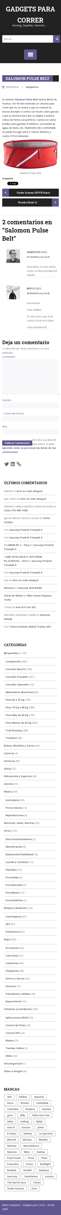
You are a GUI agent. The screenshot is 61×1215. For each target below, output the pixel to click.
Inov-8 (11, 1127)
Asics (10, 1103)
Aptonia (39, 1096)
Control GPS (13, 1033)
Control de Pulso (16, 1025)
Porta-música (14, 807)
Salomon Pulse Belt (26, 99)
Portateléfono (14, 900)
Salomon (44, 1170)
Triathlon (11, 738)
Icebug (25, 1121)
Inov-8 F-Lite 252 (26, 607)
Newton (12, 1152)
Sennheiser (31, 1176)
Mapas (10, 1040)
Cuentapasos (14, 916)
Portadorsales (14, 885)
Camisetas (12, 963)
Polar (44, 1158)
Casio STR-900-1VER (16, 510)
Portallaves (12, 892)
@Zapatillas (11, 653)
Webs (9, 1055)
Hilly (22, 1115)
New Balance (31, 1145)
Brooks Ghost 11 (28, 202)
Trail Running (14, 730)
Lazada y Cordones (17, 862)
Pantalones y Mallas (18, 993)
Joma (40, 1127)
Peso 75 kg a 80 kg (17, 707)
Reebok (11, 1170)
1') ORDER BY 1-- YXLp (16, 545)
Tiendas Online (15, 1048)
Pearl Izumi (14, 1158)
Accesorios (12, 948)
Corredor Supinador (17, 684)
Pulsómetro (13, 931)
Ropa (7, 939)
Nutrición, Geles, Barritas (19, 823)
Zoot (34, 1188)
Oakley (41, 1152)
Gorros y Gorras (15, 978)
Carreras (9, 753)
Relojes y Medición (15, 908)
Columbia (12, 1109)
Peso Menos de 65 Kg (18, 722)
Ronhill (27, 1170)
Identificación (14, 846)
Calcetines (12, 955)
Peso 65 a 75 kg (15, 699)
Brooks (25, 1103)
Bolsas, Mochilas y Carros (19, 745)
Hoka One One (41, 1115)
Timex (37, 1182)
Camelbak (42, 1103)
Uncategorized (13, 1063)
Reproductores (15, 815)
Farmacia (9, 761)
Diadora (30, 1109)
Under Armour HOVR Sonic (33, 192)
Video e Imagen (13, 1071)
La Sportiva (46, 1133)
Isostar (26, 1127)
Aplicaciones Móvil (17, 1017)
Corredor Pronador (17, 676)
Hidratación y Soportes (18, 776)
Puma (29, 1164)
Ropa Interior (14, 1001)
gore (10, 1115)
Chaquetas (12, 970)
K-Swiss (11, 1133)
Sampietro (32, 87)
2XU (9, 1096)
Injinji (39, 1121)
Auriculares (12, 800)
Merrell (11, 1139)
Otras (7, 830)
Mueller (43, 1139)
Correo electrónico (14, 413)
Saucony (12, 1176)
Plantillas (11, 869)
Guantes (11, 986)
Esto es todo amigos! (30, 491)
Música (8, 791)
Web (4, 426)
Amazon (23, 136)
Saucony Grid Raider (30, 587)
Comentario (8, 356)
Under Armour (15, 1188)
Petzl (31, 1158)
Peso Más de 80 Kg (17, 715)
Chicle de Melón (13, 595)
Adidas (23, 1096)
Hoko (10, 1121)
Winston (9, 587)
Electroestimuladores (19, 839)
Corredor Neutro (16, 669)
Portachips (12, 877)
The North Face (16, 1182)
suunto (49, 1176)
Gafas (7, 768)
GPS (8, 924)
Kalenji (28, 1133)
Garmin (46, 1109)
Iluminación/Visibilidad (19, 854)
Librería (8, 783)
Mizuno (27, 1139)
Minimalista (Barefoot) (20, 692)
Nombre (6, 400)
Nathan (11, 1145)
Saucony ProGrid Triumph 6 (25, 529)
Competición (13, 661)
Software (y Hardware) (18, 1009)
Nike (26, 1152)
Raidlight (45, 1164)
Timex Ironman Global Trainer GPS (30, 626)
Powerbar (13, 1164)
